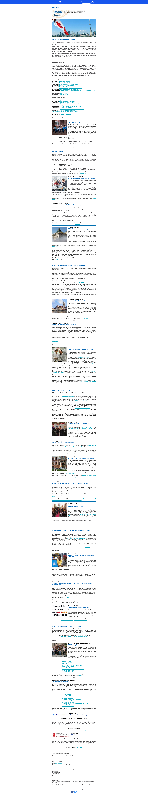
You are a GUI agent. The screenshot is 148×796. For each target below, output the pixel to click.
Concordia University (67, 662)
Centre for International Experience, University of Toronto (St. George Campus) (74, 476)
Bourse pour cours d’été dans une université (72, 109)
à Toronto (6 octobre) (77, 446)
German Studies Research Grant (67, 85)
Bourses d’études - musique (67, 102)
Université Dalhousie (67, 698)
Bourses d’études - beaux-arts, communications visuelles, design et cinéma (65, 111)
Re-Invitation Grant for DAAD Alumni (68, 84)
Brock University (66, 660)
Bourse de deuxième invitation (67, 101)
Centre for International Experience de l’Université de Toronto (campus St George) (74, 499)
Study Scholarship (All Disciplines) (68, 89)
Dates (54, 97)
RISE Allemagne (65, 113)
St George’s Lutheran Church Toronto (77, 538)
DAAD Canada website (80, 400)
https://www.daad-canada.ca (57, 765)
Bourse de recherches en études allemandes (71, 103)
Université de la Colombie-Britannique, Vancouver (75, 703)
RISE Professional (64, 94)
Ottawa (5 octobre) (65, 446)
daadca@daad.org (58, 763)
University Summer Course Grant (67, 92)
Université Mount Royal (68, 700)
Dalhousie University (67, 663)
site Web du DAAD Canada (88, 381)
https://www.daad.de (59, 764)
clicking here (67, 145)
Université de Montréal (68, 702)
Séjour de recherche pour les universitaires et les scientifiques (75, 100)
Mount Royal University (68, 666)
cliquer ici (77, 224)
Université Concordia (67, 697)
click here (55, 246)
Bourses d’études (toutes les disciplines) (71, 106)
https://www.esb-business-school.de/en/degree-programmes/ (74, 730)
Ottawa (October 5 (73, 428)
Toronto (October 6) (87, 428)
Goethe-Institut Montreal (67, 396)
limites (58, 97)
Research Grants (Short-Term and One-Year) (70, 88)
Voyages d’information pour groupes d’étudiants (72, 105)
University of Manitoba (68, 670)
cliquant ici (83, 173)
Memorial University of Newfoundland (72, 665)
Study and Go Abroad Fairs (87, 427)
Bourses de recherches (66, 107)
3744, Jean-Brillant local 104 (82, 408)
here (64, 571)
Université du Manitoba (68, 704)
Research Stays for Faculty (66, 82)
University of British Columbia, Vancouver (73, 669)
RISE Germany (63, 93)
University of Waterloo (68, 671)
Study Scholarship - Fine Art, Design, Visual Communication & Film (77, 90)
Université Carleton (67, 695)
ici (68, 597)
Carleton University (67, 661)
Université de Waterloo (68, 706)
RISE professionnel (66, 114)
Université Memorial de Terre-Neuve (71, 699)
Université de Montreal (68, 667)
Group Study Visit (64, 86)
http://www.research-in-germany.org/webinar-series (74, 620)
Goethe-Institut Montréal (84, 357)
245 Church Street (70, 473)
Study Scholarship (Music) (66, 81)
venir (64, 97)
